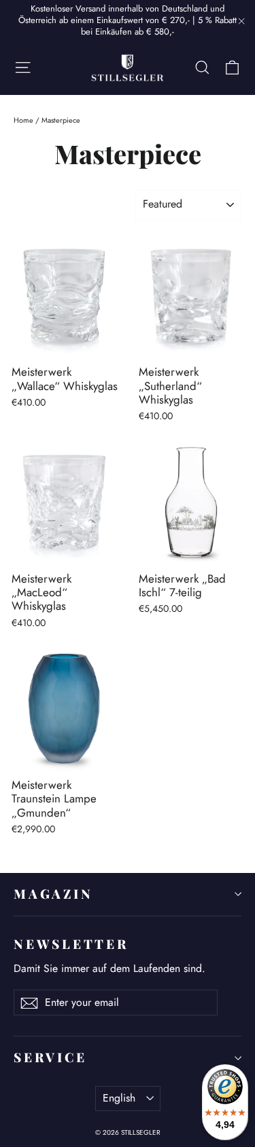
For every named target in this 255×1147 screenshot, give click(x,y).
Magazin (53, 893)
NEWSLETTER (71, 943)
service (50, 1057)
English (119, 1098)
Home (23, 120)
